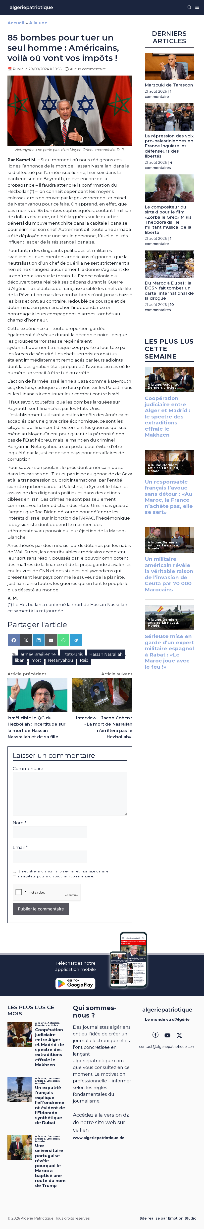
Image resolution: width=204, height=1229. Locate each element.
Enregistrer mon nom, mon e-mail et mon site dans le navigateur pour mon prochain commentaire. (63, 873)
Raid (84, 660)
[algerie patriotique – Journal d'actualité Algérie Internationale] (31, 7)
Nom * (19, 822)
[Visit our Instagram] (167, 1035)
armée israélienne (38, 654)
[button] (189, 7)
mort (36, 660)
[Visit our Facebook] (155, 1035)
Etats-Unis (72, 654)
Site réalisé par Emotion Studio (168, 1218)
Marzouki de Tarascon (169, 84)
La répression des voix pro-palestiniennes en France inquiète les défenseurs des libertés (169, 146)
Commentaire (28, 768)
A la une (38, 22)
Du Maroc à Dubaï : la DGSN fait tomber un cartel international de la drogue (169, 291)
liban (20, 660)
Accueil (15, 22)
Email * (20, 847)
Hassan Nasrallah (106, 654)
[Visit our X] (179, 1035)
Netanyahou (60, 660)
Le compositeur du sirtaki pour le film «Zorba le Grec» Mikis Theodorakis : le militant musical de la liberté (168, 220)
